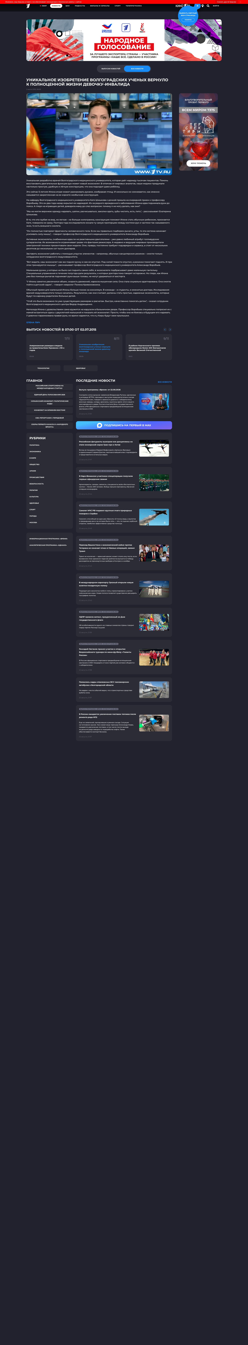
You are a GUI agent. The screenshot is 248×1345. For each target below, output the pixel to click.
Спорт (118, 6)
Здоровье (80, 368)
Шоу (68, 6)
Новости (56, 6)
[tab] (111, 69)
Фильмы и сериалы (100, 6)
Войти (216, 6)
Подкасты (80, 6)
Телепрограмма (134, 6)
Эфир (44, 6)
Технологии (43, 368)
